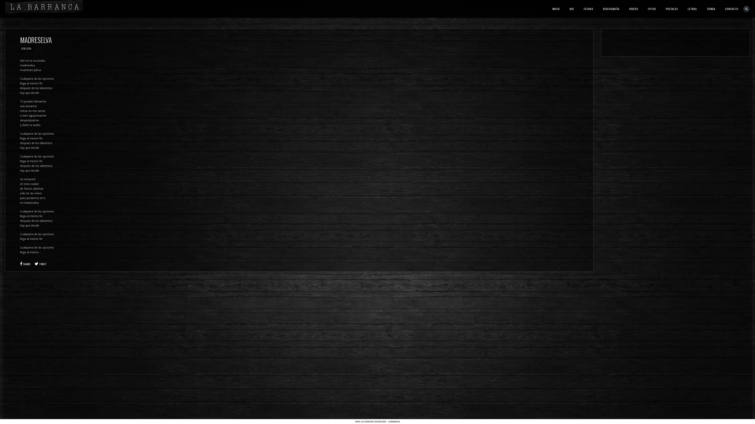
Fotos (652, 9)
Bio (572, 9)
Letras (692, 9)
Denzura (26, 48)
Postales (672, 9)
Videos (633, 9)
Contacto (731, 9)
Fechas (588, 9)
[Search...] (746, 9)
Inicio (556, 9)
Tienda (711, 9)
